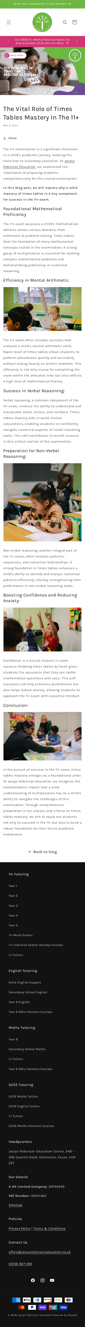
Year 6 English (19, 1002)
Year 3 (13, 906)
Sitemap (15, 1205)
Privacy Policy (19, 1228)
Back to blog (45, 851)
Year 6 (13, 1039)
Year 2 (13, 896)
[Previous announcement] (8, 41)
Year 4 (13, 915)
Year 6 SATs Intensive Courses (30, 1012)
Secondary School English (28, 992)
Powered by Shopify (65, 1315)
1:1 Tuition (16, 955)
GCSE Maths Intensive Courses (31, 1126)
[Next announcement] (77, 41)
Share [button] (12, 138)
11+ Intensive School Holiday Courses (36, 945)
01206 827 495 (20, 1264)
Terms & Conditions (49, 1228)
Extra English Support (25, 982)
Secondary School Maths (27, 1049)
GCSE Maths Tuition (23, 1096)
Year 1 (13, 886)
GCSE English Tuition (24, 1106)
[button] (9, 22)
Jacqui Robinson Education (35, 1315)
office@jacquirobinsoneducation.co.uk (40, 1252)
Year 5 (13, 925)
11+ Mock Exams (20, 935)
